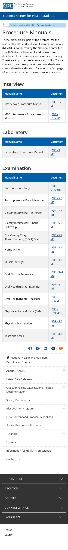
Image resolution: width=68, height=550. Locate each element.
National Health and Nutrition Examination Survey (26, 359)
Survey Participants (18, 400)
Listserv (11, 442)
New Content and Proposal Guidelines (29, 417)
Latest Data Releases (19, 379)
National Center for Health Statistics (29, 16)
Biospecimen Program (20, 408)
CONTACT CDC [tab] (14, 479)
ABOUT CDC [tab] (12, 488)
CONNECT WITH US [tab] (17, 507)
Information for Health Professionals (28, 450)
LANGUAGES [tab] (12, 517)
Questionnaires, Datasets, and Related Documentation (29, 390)
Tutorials (11, 434)
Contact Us (13, 459)
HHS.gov (9, 529)
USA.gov (8, 534)
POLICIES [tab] (10, 498)
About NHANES (15, 371)
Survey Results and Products (23, 425)
